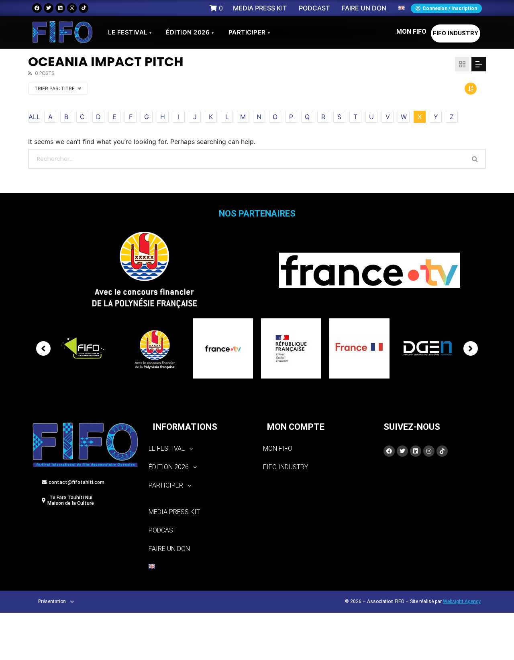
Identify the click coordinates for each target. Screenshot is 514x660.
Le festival (129, 32)
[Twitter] (48, 8)
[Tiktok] (83, 8)
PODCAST (163, 530)
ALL (34, 117)
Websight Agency (462, 601)
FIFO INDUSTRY (455, 33)
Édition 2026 (190, 32)
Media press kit (174, 512)
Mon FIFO (411, 31)
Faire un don (169, 549)
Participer (249, 32)
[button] (200, 448)
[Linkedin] (60, 8)
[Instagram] (72, 8)
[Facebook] (37, 8)
